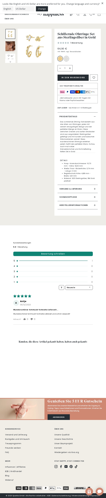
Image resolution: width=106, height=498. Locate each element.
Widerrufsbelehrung (80, 496)
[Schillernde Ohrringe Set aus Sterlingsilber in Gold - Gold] (7, 382)
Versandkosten (75, 52)
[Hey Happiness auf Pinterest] (71, 466)
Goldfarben (60, 58)
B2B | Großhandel (13, 471)
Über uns (9, 19)
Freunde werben (13, 448)
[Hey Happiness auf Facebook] (61, 466)
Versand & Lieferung (70, 189)
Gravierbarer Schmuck (17, 14)
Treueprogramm (13, 443)
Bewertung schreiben (53, 253)
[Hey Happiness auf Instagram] (56, 466)
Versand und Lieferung (16, 434)
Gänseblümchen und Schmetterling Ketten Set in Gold (75, 150)
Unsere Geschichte (63, 439)
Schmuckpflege (68, 197)
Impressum (95, 496)
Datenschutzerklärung (61, 496)
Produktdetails (68, 116)
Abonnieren (59, 417)
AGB (48, 496)
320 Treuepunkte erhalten (71, 86)
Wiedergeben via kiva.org (66, 452)
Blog (7, 475)
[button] (64, 43)
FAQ (7, 452)
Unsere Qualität (62, 434)
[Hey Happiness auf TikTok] (76, 466)
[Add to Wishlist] (94, 78)
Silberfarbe (66, 58)
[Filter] (61, 287)
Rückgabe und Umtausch (17, 439)
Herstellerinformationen (73, 205)
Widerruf (9, 480)
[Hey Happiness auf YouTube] (66, 466)
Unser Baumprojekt (63, 443)
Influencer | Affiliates (15, 467)
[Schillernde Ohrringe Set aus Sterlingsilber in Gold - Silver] (10, 382)
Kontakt (58, 448)
